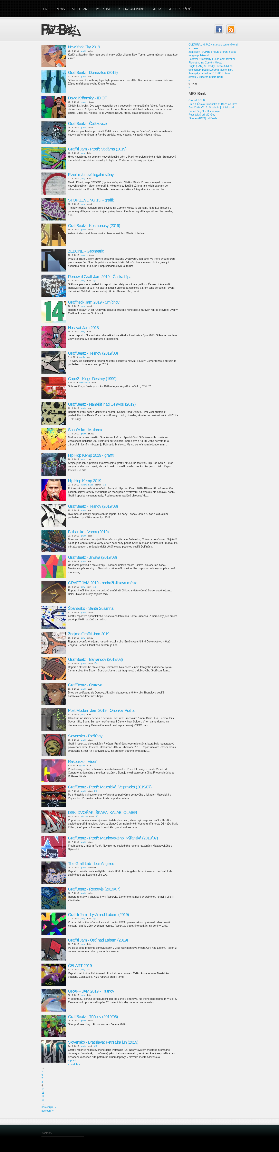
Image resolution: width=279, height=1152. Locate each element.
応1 (104, 485)
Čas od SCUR (197, 100)
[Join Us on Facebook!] (219, 29)
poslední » (47, 1110)
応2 (94, 280)
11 (42, 1092)
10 (42, 1089)
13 (42, 1099)
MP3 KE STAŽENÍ (180, 9)
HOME (45, 9)
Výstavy (84, 102)
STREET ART (80, 9)
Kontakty (46, 1132)
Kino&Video (84, 383)
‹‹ (189, 80)
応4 (96, 663)
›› (189, 87)
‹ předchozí (74, 1064)
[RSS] (231, 29)
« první (72, 1060)
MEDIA (157, 9)
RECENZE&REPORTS (131, 9)
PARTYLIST (103, 9)
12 (42, 1096)
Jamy (83, 153)
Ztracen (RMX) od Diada (203, 118)
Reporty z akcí (87, 485)
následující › (48, 1107)
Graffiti (83, 51)
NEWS (61, 9)
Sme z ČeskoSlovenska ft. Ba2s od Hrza (213, 104)
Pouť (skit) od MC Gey (202, 114)
